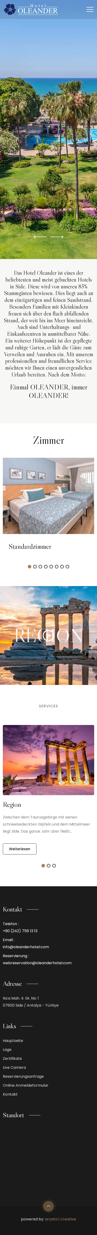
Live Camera (14, 1067)
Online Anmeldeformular (25, 1085)
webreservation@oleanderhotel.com (37, 963)
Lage (7, 1049)
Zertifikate (12, 1058)
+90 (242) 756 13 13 (20, 931)
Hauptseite (13, 1040)
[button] (40, 236)
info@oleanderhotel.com (26, 947)
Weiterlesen (19, 848)
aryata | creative (60, 1219)
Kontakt (10, 1094)
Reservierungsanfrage (23, 1076)
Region (12, 804)
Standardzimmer (30, 546)
